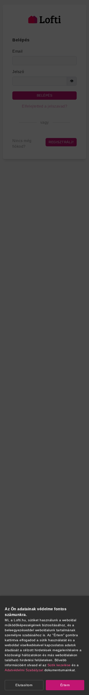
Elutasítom (24, 685)
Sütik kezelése (59, 665)
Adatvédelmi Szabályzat (24, 670)
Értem (65, 685)
